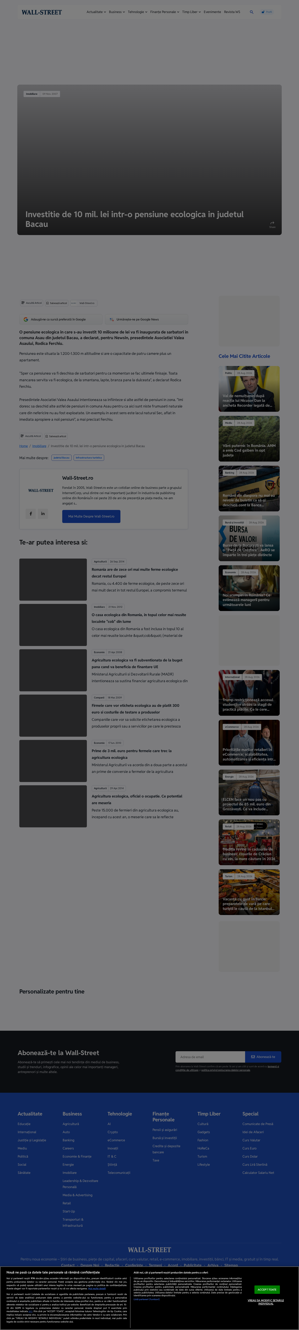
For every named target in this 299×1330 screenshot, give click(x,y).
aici (30, 1311)
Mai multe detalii (97, 1288)
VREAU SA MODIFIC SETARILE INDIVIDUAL (266, 1302)
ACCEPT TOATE (267, 1289)
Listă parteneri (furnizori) (147, 1299)
